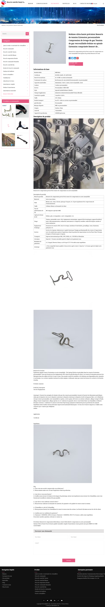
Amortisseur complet (9, 84)
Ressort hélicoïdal (18, 25)
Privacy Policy (64, 603)
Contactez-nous (85, 3)
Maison (30, 3)
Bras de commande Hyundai (11, 61)
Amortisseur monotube (9, 90)
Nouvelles (66, 3)
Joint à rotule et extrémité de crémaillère (14, 45)
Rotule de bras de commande (11, 68)
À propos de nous (41, 3)
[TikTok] (58, 600)
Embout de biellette (8, 71)
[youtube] (61, 600)
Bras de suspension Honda (10, 58)
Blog (74, 3)
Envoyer (68, 560)
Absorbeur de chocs (8, 81)
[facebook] (43, 600)
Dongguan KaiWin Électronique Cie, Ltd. (88, 578)
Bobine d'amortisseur (9, 87)
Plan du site (5, 587)
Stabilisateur (6, 78)
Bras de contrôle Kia (8, 65)
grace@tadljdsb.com (54, 605)
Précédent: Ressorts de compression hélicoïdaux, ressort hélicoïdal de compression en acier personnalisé (62, 522)
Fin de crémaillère (8, 74)
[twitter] (47, 600)
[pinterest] (51, 600)
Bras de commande (8, 49)
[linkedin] (54, 600)
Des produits (55, 3)
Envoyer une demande (73, 64)
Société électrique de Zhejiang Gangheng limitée (90, 576)
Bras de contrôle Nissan (9, 55)
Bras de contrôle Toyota (9, 52)
